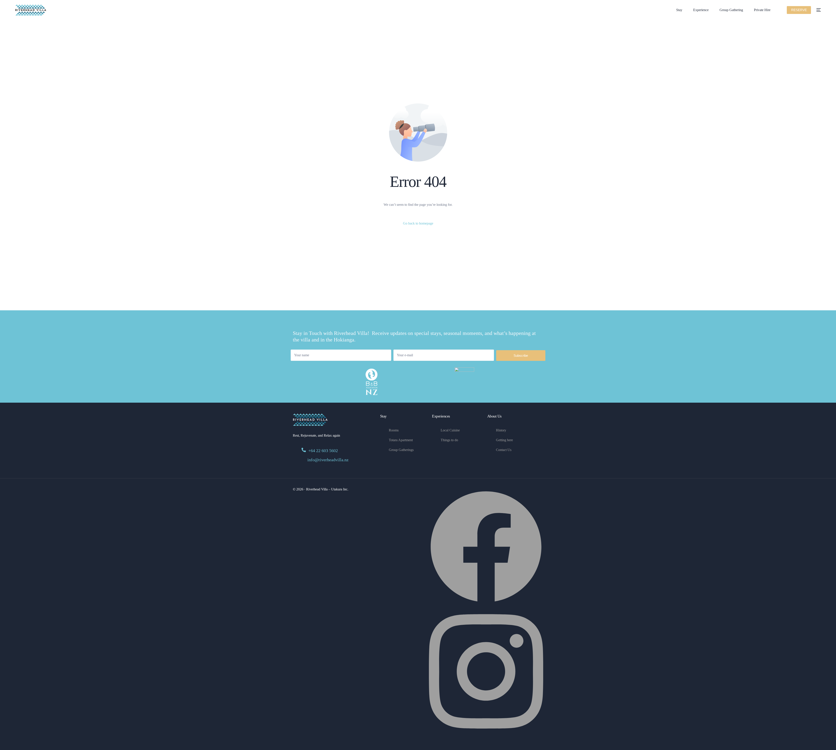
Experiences (441, 416)
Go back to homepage (418, 223)
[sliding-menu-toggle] (818, 10)
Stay (383, 416)
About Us (494, 416)
